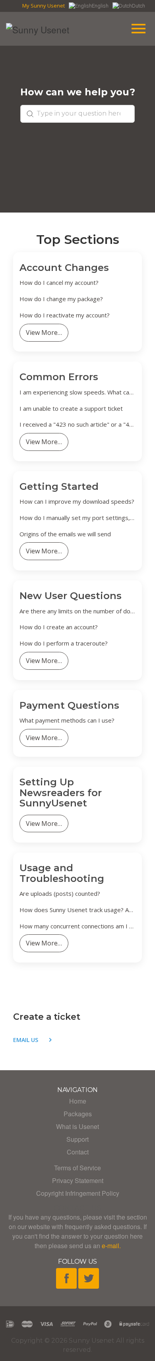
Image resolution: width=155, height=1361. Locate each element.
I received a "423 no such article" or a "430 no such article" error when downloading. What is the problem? (77, 424)
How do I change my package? (61, 299)
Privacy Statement (77, 1180)
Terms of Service (77, 1167)
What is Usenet (77, 1126)
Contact (78, 1151)
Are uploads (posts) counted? (59, 893)
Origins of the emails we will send (65, 534)
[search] (77, 114)
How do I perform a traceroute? (63, 643)
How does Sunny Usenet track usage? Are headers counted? (77, 910)
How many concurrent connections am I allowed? (77, 926)
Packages (78, 1113)
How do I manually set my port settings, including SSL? (77, 518)
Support (77, 1139)
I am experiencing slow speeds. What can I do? (77, 392)
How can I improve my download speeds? (76, 501)
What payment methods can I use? (66, 720)
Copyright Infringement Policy (77, 1193)
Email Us (25, 1040)
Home (77, 1101)
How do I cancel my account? (59, 282)
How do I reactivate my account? (64, 315)
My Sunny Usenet (43, 5)
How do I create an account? (58, 627)
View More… (44, 332)
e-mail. (111, 1245)
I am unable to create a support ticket (71, 408)
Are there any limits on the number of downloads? (77, 611)
